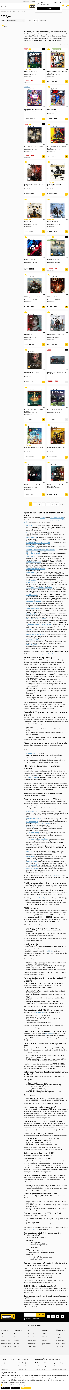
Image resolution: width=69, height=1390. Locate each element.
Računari (58, 1337)
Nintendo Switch (5, 1340)
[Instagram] (53, 1316)
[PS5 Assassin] (57, 322)
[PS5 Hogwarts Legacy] (57, 247)
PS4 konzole (49, 1033)
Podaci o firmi (4, 1369)
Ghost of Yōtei (31, 537)
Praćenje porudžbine (41, 1363)
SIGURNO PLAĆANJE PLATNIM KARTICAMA (34, 1)
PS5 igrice (45, 1337)
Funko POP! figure (33, 1337)
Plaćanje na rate (22, 1369)
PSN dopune (33, 777)
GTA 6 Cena (46, 1334)
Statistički (13, 1385)
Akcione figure (32, 1334)
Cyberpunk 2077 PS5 (33, 562)
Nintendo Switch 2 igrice (47, 1349)
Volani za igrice (31, 827)
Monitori (29, 851)
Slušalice (16, 1340)
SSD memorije (60, 1346)
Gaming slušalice (32, 822)
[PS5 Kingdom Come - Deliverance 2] (34, 284)
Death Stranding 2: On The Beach (38, 543)
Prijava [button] (49, 8)
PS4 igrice (45, 1340)
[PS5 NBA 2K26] (57, 97)
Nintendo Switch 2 (6, 1343)
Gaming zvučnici (32, 865)
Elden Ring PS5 (31, 645)
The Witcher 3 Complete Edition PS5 (39, 588)
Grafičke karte (60, 1340)
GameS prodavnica (45, 898)
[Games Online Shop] (34, 6)
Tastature (17, 1334)
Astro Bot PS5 (31, 557)
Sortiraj (3, 20)
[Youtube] (57, 1316)
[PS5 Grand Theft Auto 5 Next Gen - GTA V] (57, 59)
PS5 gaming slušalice (43, 823)
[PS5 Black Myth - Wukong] (34, 360)
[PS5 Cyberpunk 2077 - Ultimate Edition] (57, 134)
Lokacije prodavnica (6, 1363)
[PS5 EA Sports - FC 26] (34, 59)
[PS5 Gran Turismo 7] (34, 247)
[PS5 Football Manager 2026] (57, 397)
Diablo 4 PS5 (30, 582)
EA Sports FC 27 (32, 525)
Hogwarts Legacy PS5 (34, 640)
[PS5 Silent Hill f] (34, 322)
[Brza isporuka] (30, 49)
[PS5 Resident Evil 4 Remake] (34, 472)
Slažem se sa (32, 1319)
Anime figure (32, 1346)
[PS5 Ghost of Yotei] (34, 209)
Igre (18, 11)
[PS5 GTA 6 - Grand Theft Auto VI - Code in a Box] (34, 97)
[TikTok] (62, 1316)
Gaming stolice (31, 839)
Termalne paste (60, 1343)
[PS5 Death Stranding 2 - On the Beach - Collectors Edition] (57, 360)
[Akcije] (26, 49)
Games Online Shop (6, 11)
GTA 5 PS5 (30, 629)
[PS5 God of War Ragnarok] (57, 209)
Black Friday (49, 951)
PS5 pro (42, 518)
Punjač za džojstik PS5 (34, 818)
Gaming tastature (32, 832)
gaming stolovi (43, 839)
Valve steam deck (6, 1346)
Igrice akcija (32, 1229)
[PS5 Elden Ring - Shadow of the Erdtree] (34, 397)
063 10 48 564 (56, 1366)
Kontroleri (30, 856)
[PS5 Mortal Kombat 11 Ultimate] (57, 435)
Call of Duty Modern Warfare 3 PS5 (38, 624)
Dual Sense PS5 (31, 811)
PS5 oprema (56, 875)
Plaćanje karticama (23, 1366)
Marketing (22, 1385)
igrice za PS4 (39, 1012)
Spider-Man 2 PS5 (32, 608)
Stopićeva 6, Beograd (58, 1363)
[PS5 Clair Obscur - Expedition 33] (34, 134)
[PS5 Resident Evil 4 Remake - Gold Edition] (57, 472)
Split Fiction (30, 572)
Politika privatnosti (40, 1369)
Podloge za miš (31, 862)
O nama (3, 1366)
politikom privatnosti (32, 1319)
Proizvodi (14, 11)
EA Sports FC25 (40, 619)
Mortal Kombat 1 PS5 (33, 602)
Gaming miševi (31, 846)
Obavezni (5, 1385)
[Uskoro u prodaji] (27, 87)
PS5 (2, 1334)
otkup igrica (30, 753)
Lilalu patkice (32, 1343)
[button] (44, 69)
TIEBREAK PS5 (31, 595)
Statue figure (32, 1340)
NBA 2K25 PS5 (31, 614)
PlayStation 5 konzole (57, 518)
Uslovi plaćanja (22, 1363)
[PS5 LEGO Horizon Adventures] (34, 435)
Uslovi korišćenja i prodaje (42, 1366)
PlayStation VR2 (32, 868)
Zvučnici (16, 1346)
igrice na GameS (47, 654)
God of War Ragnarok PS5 (35, 634)
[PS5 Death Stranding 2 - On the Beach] (34, 172)
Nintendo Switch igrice (47, 1344)
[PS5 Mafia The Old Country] (57, 284)
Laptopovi (59, 1334)
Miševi (16, 1337)
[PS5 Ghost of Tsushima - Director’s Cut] (57, 172)
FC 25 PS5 (30, 619)
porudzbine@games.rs (59, 1369)
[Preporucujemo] (56, 49)
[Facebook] (48, 1316)
